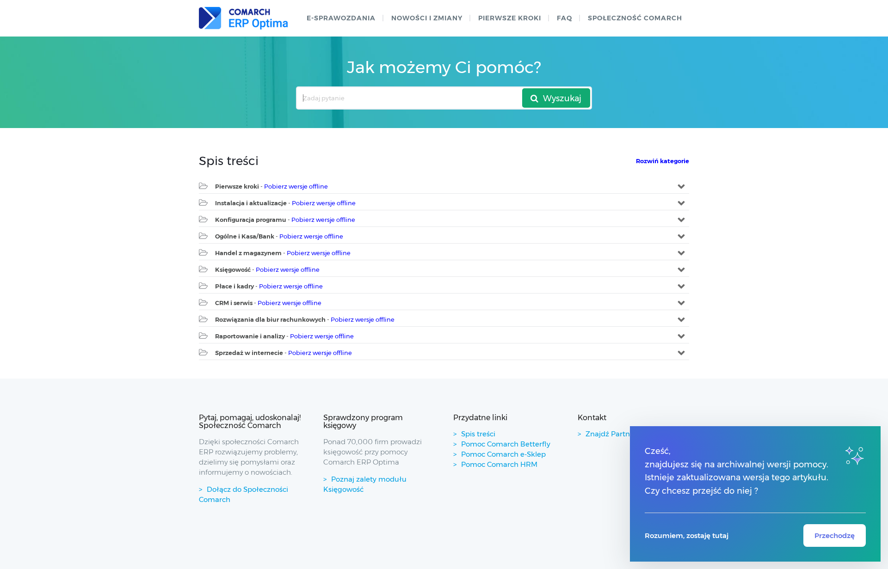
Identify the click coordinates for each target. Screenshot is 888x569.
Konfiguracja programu (250, 219)
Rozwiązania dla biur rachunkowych (270, 319)
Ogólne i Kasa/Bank (244, 236)
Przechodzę (834, 535)
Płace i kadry (234, 286)
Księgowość (233, 269)
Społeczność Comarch (635, 18)
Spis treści (478, 433)
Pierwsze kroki (509, 18)
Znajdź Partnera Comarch (630, 433)
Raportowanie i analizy (250, 336)
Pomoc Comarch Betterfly (505, 444)
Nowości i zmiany (426, 18)
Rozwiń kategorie (662, 161)
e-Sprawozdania (341, 18)
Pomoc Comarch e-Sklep (503, 454)
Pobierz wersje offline (296, 186)
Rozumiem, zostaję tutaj (686, 535)
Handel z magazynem (248, 253)
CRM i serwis (234, 302)
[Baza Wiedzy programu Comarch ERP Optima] (243, 18)
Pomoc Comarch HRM (499, 464)
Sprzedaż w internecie (249, 352)
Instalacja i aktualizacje (251, 203)
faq (564, 18)
